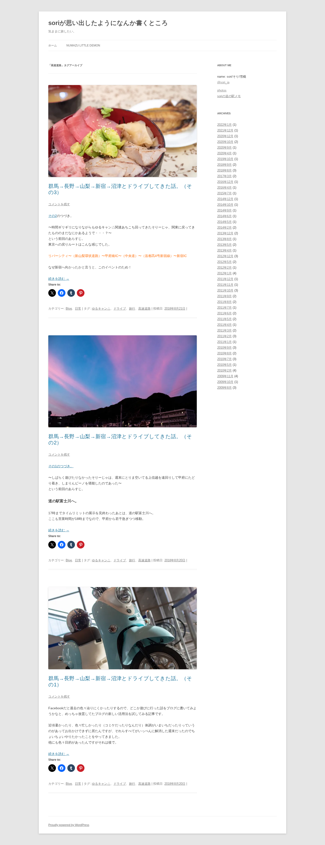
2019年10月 (225, 159)
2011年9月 (224, 296)
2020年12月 (225, 136)
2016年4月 (224, 187)
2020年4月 (224, 153)
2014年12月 (225, 199)
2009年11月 (225, 376)
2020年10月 (225, 142)
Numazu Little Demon (83, 45)
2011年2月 (224, 336)
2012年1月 (224, 273)
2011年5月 (224, 319)
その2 (52, 216)
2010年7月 (224, 359)
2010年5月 (224, 365)
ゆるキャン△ (101, 308)
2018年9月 (224, 164)
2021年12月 (225, 130)
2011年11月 (225, 285)
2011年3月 (224, 330)
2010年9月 (224, 347)
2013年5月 (224, 244)
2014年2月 (224, 227)
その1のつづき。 (61, 466)
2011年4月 (224, 325)
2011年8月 (224, 302)
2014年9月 (224, 210)
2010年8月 (224, 353)
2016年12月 (225, 182)
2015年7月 (224, 193)
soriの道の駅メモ (229, 96)
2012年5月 (224, 262)
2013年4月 (224, 250)
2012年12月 (225, 256)
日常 (78, 308)
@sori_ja (223, 82)
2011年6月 (224, 313)
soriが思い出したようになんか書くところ (108, 22)
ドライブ (119, 308)
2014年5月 (224, 222)
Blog (69, 308)
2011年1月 (224, 342)
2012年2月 (224, 267)
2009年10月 (225, 382)
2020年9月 (224, 147)
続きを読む (58, 279)
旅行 (132, 308)
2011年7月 (224, 307)
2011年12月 (225, 279)
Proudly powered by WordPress (68, 825)
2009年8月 (224, 387)
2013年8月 (224, 239)
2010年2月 (224, 370)
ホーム (52, 45)
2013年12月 (225, 233)
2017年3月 (224, 176)
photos (222, 90)
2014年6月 (224, 216)
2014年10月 (225, 204)
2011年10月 (225, 290)
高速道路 (144, 308)
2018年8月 (224, 170)
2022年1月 (224, 124)
